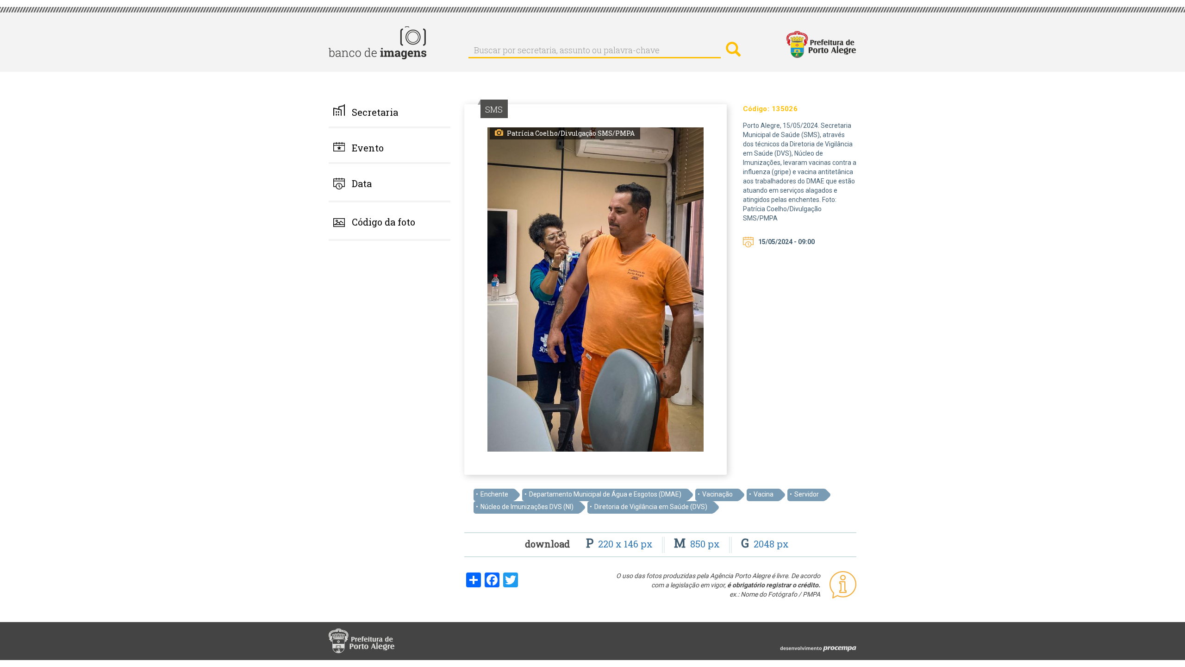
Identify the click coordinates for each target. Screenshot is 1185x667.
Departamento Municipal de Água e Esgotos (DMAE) (605, 494)
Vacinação (717, 494)
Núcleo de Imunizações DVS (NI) (527, 506)
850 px (698, 544)
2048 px (765, 544)
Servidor (806, 494)
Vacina (763, 494)
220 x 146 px (620, 544)
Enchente (494, 494)
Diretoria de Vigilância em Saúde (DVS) (650, 506)
